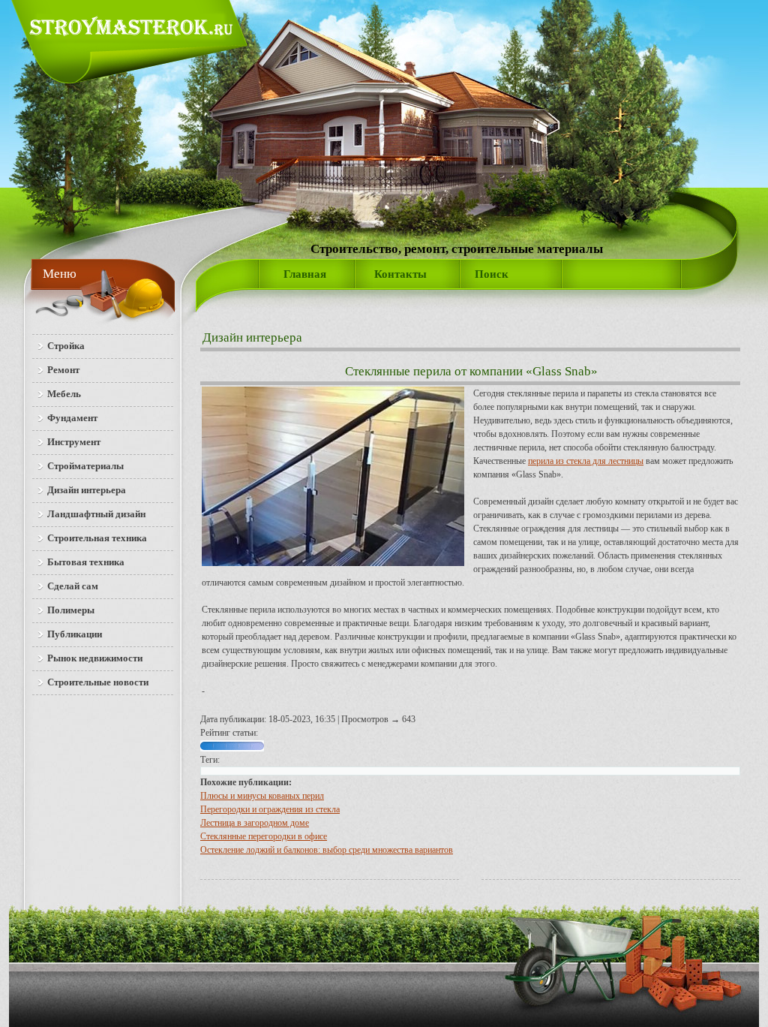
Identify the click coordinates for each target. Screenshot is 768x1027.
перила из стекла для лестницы (586, 461)
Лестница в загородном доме (254, 823)
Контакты (400, 274)
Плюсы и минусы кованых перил (262, 796)
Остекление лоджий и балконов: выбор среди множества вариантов (326, 850)
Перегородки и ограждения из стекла (270, 809)
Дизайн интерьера (252, 337)
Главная (305, 274)
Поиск (491, 274)
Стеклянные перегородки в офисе (263, 836)
